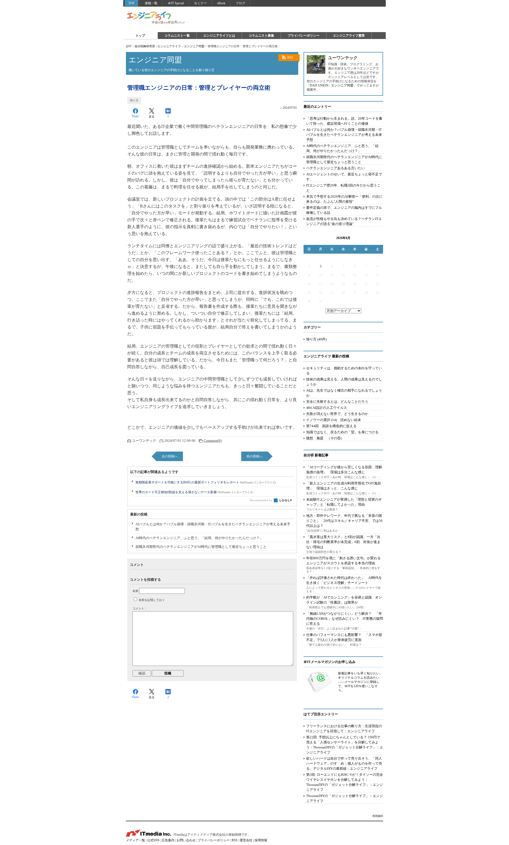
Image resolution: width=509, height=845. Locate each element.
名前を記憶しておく (152, 599)
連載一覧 (151, 3)
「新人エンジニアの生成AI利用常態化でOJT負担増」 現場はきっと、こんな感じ (343, 485)
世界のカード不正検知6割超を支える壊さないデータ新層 (194, 492)
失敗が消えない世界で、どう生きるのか (337, 414)
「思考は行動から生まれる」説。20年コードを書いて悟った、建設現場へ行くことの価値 (344, 120)
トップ (140, 35)
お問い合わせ (186, 840)
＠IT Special (176, 3)
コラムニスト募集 (261, 35)
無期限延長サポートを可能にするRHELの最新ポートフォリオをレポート (205, 482)
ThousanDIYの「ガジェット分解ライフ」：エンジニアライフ (344, 798)
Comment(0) (213, 441)
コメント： (140, 608)
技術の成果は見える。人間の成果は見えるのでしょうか (344, 381)
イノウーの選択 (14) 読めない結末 (333, 420)
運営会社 (246, 840)
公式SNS (153, 840)
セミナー (200, 3)
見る (152, 116)
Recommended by (261, 500)
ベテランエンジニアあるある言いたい (335, 168)
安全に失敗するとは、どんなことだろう (337, 402)
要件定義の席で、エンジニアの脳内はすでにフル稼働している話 (344, 210)
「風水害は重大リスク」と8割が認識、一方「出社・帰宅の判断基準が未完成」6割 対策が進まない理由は (343, 542)
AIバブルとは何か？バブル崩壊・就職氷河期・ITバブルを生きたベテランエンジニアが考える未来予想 (212, 526)
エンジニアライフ (156, 18)
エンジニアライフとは (219, 35)
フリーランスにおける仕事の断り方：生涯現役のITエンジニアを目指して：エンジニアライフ (344, 728)
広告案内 (168, 840)
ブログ (240, 3)
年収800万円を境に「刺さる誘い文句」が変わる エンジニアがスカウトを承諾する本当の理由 (345, 560)
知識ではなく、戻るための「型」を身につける (342, 432)
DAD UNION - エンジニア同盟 (331, 85)
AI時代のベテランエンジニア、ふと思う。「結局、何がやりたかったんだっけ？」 (199, 538)
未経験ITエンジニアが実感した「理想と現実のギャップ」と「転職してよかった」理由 (344, 501)
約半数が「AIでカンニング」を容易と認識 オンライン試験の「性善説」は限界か (344, 599)
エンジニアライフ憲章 (349, 35)
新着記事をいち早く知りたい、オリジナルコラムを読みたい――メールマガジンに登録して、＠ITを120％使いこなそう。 (360, 681)
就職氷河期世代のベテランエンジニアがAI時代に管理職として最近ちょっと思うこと (200, 547)
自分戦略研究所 (145, 46)
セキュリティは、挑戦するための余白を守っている (344, 370)
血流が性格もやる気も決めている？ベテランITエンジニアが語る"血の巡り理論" (344, 221)
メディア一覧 (135, 840)
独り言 (134, 100)
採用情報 (260, 840)
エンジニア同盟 (194, 46)
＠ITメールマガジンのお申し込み (330, 662)
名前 (135, 590)
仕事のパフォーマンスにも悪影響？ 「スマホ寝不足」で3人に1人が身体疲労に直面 (344, 637)
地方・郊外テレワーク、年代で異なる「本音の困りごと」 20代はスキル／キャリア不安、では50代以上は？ (344, 521)
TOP (131, 3)
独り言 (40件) (316, 339)
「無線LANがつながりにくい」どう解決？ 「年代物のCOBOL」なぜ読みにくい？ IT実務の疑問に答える (344, 619)
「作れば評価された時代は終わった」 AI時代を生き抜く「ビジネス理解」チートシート (344, 580)
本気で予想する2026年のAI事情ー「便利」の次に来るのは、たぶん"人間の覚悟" (344, 198)
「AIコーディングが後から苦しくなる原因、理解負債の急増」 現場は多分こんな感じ (344, 469)
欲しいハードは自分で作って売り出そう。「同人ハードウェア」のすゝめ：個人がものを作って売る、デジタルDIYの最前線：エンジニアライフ (344, 763)
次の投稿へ (170, 456)
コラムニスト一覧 (177, 35)
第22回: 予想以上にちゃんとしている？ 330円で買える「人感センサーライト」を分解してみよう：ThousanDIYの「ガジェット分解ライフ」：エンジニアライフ (344, 744)
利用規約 (377, 815)
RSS (290, 57)
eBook (221, 3)
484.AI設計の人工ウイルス (326, 408)
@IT (128, 46)
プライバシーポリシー (303, 35)
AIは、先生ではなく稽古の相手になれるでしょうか (344, 392)
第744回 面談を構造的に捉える (331, 426)
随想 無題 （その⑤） (325, 438)
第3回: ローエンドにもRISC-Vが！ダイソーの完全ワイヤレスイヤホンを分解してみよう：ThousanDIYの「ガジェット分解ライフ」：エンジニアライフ (344, 782)
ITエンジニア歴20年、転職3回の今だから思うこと (343, 187)
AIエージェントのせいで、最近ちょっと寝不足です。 (344, 176)
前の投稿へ (254, 456)
